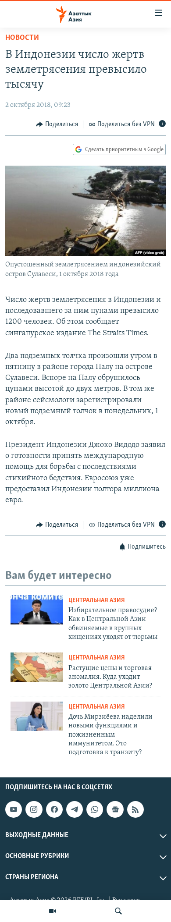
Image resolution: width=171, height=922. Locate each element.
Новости (22, 38)
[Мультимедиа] (52, 911)
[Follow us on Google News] (115, 809)
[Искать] (118, 911)
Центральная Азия (96, 600)
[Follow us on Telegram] (74, 809)
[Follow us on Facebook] (54, 809)
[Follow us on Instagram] (33, 809)
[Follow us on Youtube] (13, 809)
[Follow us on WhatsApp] (94, 809)
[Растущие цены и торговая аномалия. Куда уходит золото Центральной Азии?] (37, 667)
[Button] (57, 124)
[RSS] (135, 809)
